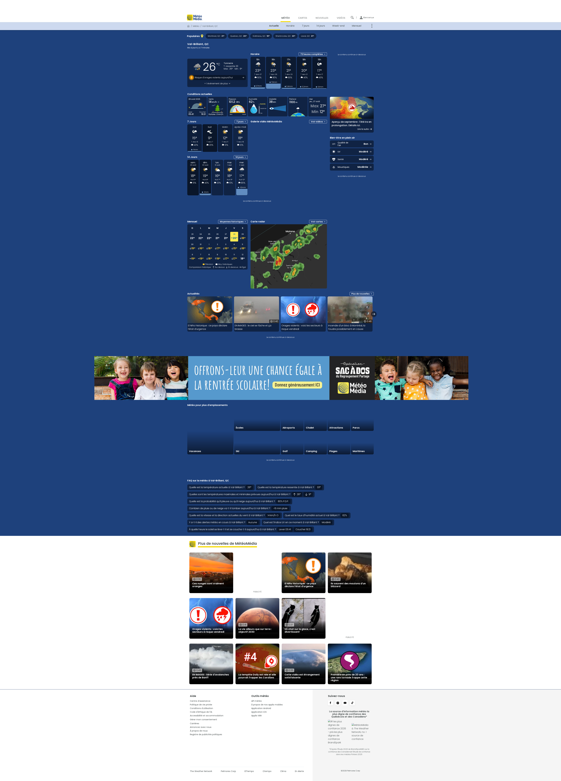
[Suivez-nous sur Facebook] (330, 703)
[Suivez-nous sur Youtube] (345, 703)
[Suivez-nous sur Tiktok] (352, 703)
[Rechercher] (352, 17)
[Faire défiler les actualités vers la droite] (373, 314)
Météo (196, 26)
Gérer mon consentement (203, 719)
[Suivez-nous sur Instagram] (337, 703)
